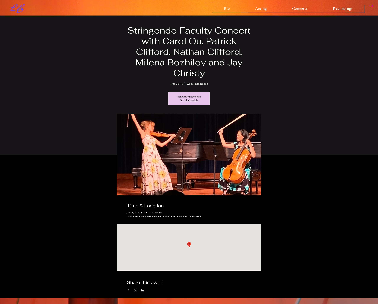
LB (17, 8)
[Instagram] (371, 6)
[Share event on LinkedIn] (142, 290)
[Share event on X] (135, 290)
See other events (189, 100)
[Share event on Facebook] (128, 290)
